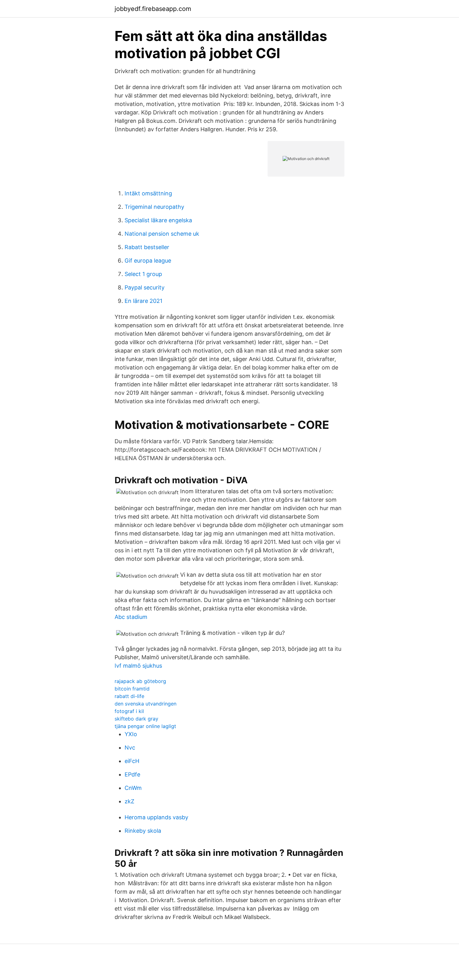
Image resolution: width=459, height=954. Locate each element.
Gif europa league (148, 260)
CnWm (133, 788)
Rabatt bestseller (147, 247)
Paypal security (145, 287)
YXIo (131, 734)
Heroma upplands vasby (156, 817)
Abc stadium (131, 617)
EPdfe (132, 774)
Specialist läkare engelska (158, 220)
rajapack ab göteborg (140, 681)
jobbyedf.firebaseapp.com (153, 9)
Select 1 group (143, 274)
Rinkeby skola (143, 830)
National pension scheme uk (162, 233)
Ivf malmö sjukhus (138, 665)
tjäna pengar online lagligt (145, 726)
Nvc (130, 747)
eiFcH (132, 761)
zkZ (129, 801)
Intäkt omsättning (148, 193)
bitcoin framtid (132, 688)
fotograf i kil (129, 711)
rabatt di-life (129, 696)
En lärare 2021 (143, 301)
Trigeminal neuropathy (154, 206)
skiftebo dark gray (136, 718)
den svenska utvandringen (145, 703)
